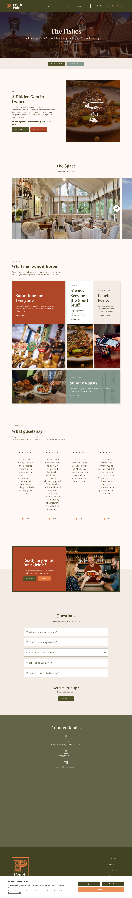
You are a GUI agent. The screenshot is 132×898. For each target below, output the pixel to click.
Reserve (29, 578)
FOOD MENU (75, 320)
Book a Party (39, 129)
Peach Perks (113, 870)
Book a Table (99, 6)
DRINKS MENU (21, 315)
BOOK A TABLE (75, 395)
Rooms (79, 6)
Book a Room (117, 6)
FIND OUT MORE (104, 315)
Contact (44, 578)
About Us (52, 6)
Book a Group (75, 63)
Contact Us (66, 698)
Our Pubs (66, 6)
